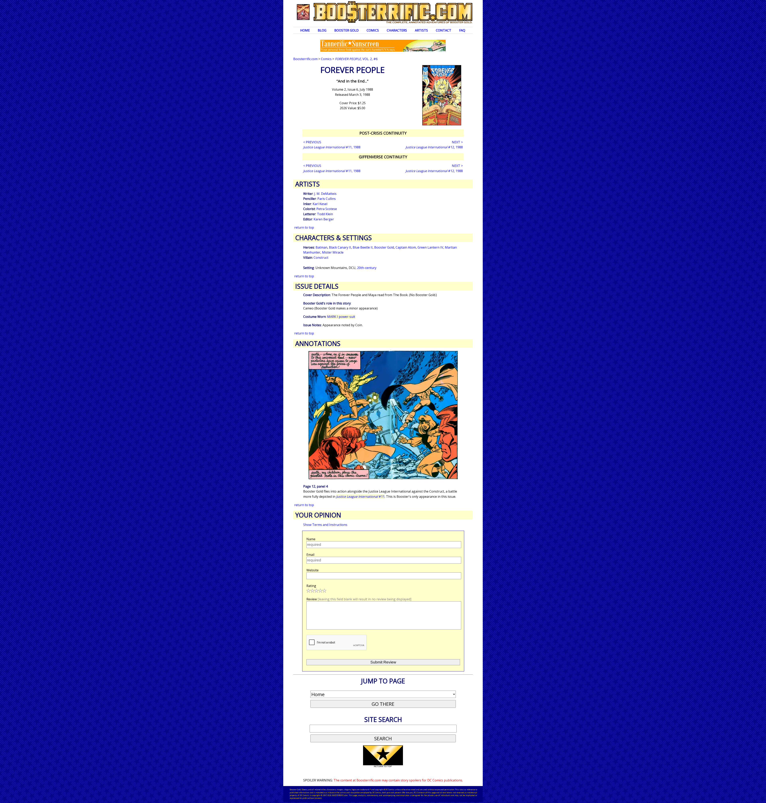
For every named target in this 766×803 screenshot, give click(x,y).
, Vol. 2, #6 (356, 59)
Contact (443, 30)
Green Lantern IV (430, 247)
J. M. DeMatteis (325, 193)
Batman (321, 247)
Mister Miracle (333, 252)
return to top (304, 227)
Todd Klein (325, 214)
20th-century (366, 268)
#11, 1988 (331, 147)
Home (305, 30)
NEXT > (457, 142)
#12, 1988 (434, 147)
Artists (421, 30)
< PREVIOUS (312, 142)
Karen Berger (324, 219)
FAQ (462, 30)
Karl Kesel (320, 204)
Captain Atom (406, 247)
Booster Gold (346, 30)
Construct (321, 257)
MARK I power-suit (341, 316)
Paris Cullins (326, 198)
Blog (322, 30)
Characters (397, 30)
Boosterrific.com (305, 59)
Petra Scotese (326, 209)
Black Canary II (340, 247)
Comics (373, 30)
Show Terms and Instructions (325, 524)
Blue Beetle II (363, 247)
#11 (360, 496)
